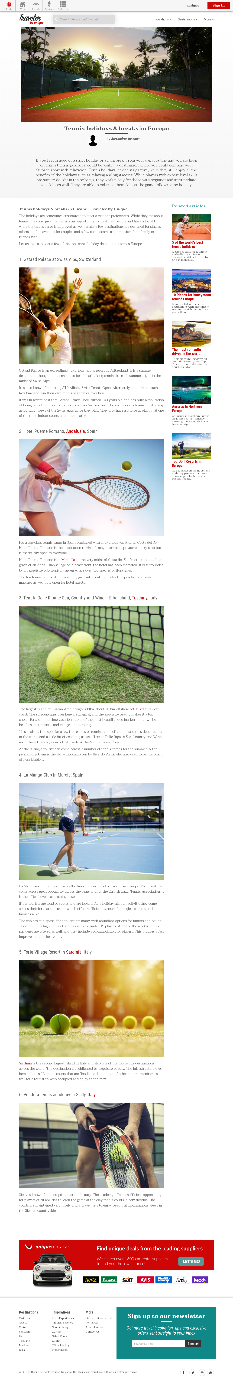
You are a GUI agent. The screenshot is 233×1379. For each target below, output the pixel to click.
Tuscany (139, 598)
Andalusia (75, 431)
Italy (92, 1094)
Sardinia (74, 952)
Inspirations (161, 19)
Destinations (186, 19)
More (207, 19)
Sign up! (193, 1343)
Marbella (68, 560)
